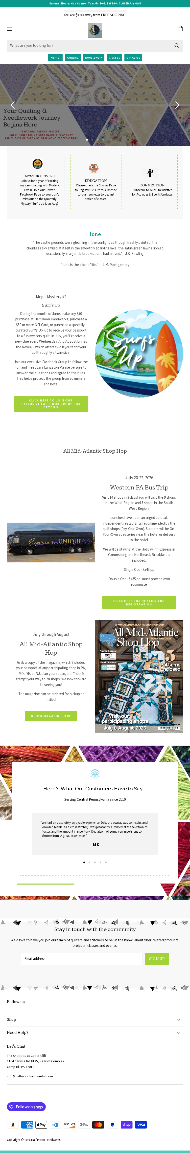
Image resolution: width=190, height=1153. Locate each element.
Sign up (157, 958)
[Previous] (14, 105)
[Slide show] (95, 105)
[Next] (176, 105)
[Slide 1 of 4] (95, 105)
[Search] (176, 46)
